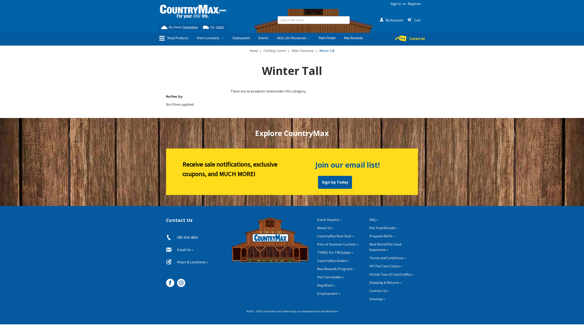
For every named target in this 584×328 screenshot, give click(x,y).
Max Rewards (353, 38)
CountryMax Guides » (333, 260)
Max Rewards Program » (335, 268)
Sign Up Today (335, 182)
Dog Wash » (326, 285)
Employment (241, 38)
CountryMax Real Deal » (335, 236)
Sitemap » (377, 299)
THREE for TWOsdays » (335, 252)
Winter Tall (326, 51)
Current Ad (417, 38)
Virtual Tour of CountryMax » (391, 274)
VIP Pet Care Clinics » (385, 266)
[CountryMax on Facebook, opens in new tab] (168, 281)
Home (254, 51)
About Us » (325, 228)
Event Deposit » (329, 219)
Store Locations (208, 38)
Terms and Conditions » (387, 258)
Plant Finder (327, 38)
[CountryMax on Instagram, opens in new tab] (179, 281)
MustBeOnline (329, 311)
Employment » (328, 293)
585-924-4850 (187, 237)
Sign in (396, 3)
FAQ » (373, 219)
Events (263, 38)
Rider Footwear (303, 51)
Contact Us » (379, 290)
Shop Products (177, 38)
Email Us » (185, 249)
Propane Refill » (381, 236)
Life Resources (292, 38)
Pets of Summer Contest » (337, 244)
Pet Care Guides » (330, 277)
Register (414, 3)
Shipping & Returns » (385, 282)
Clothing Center (274, 51)
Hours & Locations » (192, 262)
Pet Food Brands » (383, 228)
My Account (394, 20)
